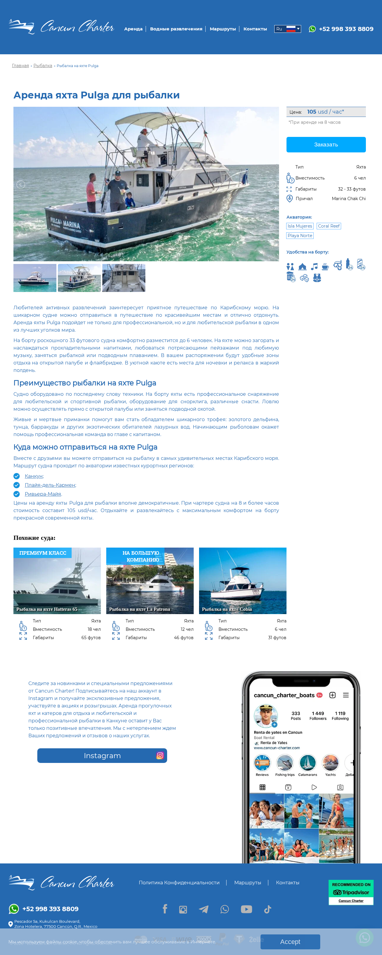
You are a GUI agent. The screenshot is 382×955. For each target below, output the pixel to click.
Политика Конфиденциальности (179, 883)
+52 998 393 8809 (346, 29)
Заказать (326, 144)
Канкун (34, 476)
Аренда (133, 29)
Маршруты (223, 29)
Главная (20, 65)
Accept (290, 941)
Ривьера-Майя (43, 494)
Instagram (102, 755)
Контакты (255, 29)
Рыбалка (42, 65)
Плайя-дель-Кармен (50, 485)
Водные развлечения (176, 29)
